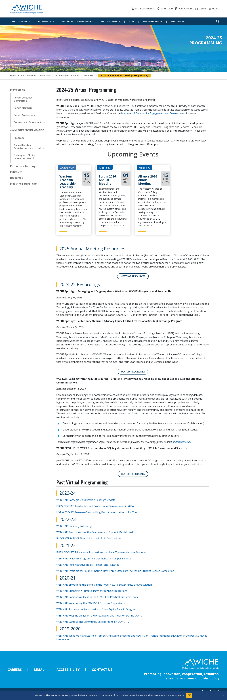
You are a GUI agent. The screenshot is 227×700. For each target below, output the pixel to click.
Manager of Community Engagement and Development (153, 113)
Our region (166, 8)
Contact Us (102, 669)
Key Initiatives (46, 21)
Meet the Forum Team (23, 183)
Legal (39, 669)
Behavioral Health (152, 21)
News (215, 8)
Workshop (67, 167)
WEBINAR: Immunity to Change (74, 526)
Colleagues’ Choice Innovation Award (24, 157)
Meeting (105, 167)
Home (13, 75)
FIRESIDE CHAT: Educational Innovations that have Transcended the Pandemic (101, 552)
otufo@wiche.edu (181, 442)
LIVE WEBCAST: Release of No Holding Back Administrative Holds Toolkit (98, 512)
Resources (89, 75)
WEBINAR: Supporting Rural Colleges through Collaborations (91, 591)
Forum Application (24, 114)
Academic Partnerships (67, 75)
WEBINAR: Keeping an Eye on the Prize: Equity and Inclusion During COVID (99, 615)
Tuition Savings (21, 21)
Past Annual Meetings (23, 166)
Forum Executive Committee (23, 99)
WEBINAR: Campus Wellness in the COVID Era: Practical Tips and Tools (97, 597)
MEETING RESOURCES (132, 276)
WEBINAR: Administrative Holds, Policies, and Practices (87, 564)
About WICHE (177, 21)
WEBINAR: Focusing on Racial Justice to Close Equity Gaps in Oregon (95, 609)
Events (202, 8)
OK (189, 695)
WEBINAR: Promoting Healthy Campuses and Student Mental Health (95, 532)
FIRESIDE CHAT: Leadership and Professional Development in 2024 (94, 506)
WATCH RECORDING (133, 371)
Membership (17, 89)
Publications (185, 8)
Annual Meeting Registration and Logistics (29, 146)
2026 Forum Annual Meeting (27, 130)
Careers (15, 669)
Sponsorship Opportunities (29, 122)
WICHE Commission (145, 8)
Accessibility (68, 669)
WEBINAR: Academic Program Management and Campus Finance (94, 558)
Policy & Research (110, 21)
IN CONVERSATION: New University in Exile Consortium (88, 538)
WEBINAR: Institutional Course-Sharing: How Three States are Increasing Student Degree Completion (115, 571)
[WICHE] (26, 8)
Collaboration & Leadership (77, 21)
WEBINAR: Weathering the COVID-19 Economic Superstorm (90, 603)
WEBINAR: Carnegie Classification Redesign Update (85, 500)
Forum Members (23, 107)
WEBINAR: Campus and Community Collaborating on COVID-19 (92, 621)
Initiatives (16, 172)
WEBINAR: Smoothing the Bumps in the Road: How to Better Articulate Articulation (104, 584)
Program (19, 137)
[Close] (223, 695)
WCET (131, 21)
